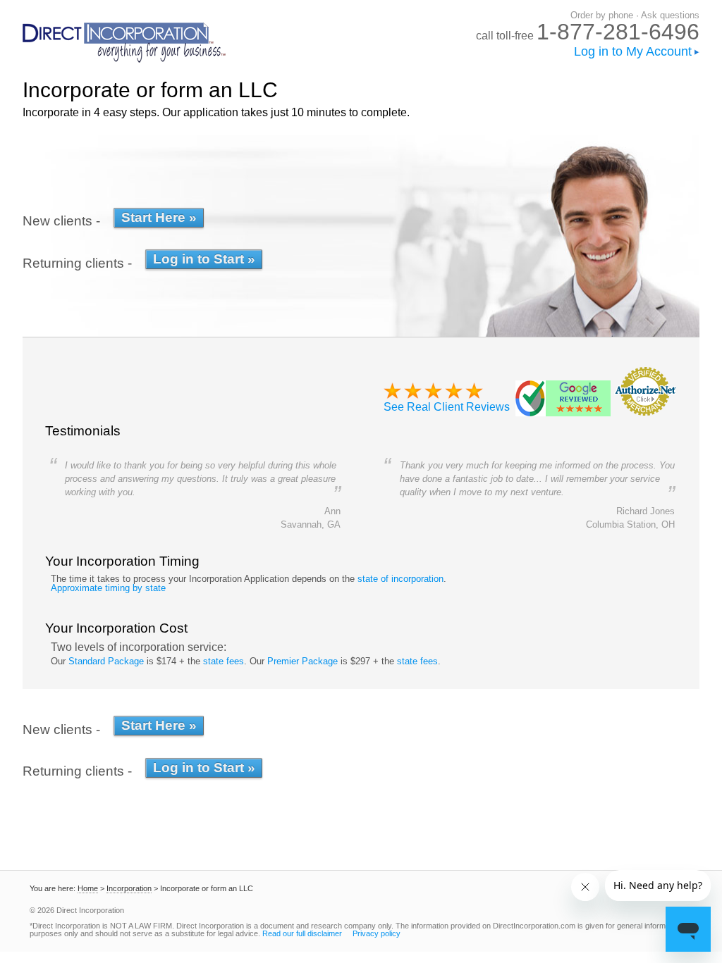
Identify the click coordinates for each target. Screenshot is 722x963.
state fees (223, 661)
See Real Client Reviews (447, 407)
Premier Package (302, 661)
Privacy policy (376, 933)
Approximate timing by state (108, 588)
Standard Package (106, 661)
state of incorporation (400, 578)
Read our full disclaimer (302, 933)
